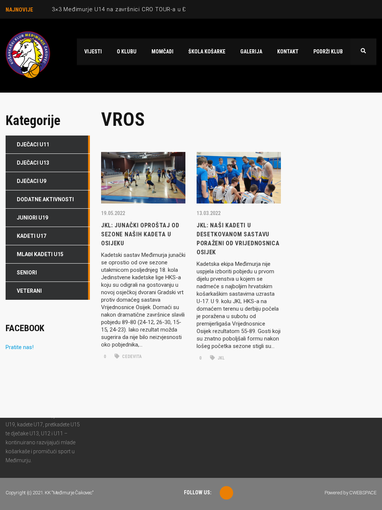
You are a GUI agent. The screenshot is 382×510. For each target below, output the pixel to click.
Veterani (29, 291)
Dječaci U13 (33, 163)
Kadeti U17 (31, 236)
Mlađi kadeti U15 (40, 254)
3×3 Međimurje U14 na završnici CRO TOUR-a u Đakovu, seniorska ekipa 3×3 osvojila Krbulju (178, 9)
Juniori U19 (32, 218)
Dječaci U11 (33, 144)
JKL (220, 358)
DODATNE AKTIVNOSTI (45, 199)
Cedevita (131, 356)
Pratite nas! (20, 347)
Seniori (27, 273)
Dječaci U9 (31, 181)
